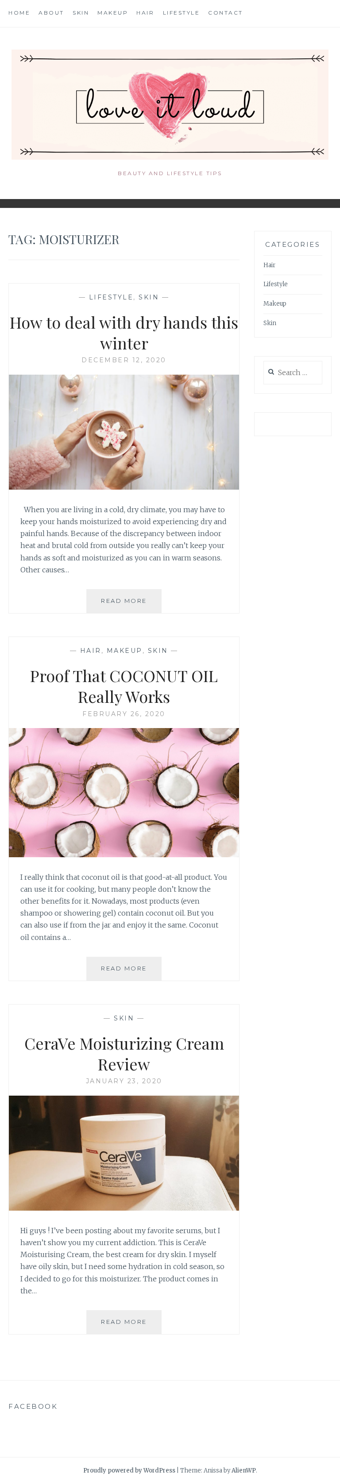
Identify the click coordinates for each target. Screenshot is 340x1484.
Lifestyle (181, 12)
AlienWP (244, 1470)
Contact (225, 12)
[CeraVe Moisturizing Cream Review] (124, 1208)
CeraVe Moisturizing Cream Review (124, 1053)
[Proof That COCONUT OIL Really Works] (124, 854)
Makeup (112, 12)
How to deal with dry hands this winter (124, 332)
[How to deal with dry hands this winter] (124, 487)
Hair (145, 12)
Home (19, 12)
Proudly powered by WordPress (129, 1470)
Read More (131, 605)
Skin (81, 12)
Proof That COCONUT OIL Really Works (124, 686)
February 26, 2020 (124, 714)
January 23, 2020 (124, 1081)
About (51, 12)
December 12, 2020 (123, 360)
